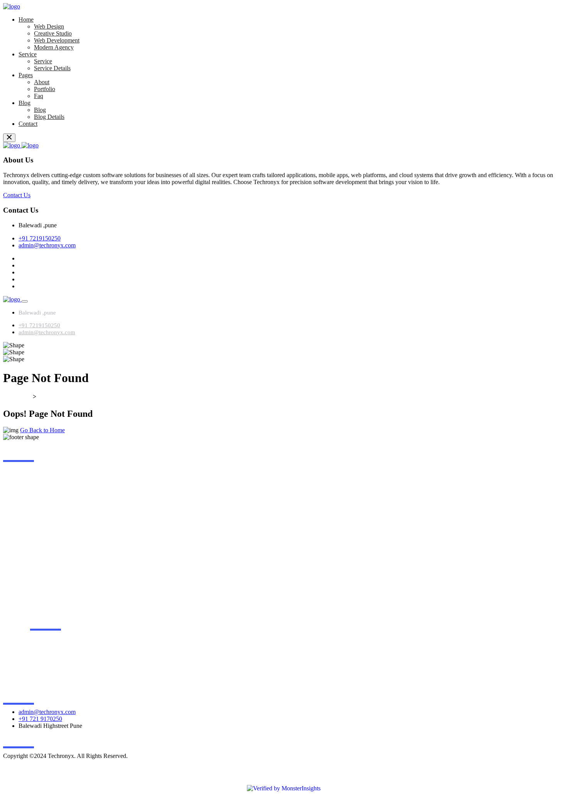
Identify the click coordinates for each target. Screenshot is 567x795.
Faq (38, 96)
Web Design (49, 26)
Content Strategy (50, 494)
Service (28, 54)
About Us (69, 638)
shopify (39, 523)
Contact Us (16, 195)
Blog (24, 103)
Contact (28, 123)
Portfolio (44, 89)
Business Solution (52, 479)
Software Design (50, 553)
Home (26, 19)
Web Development (56, 40)
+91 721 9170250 (40, 719)
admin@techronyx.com (47, 245)
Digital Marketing (51, 509)
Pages (26, 75)
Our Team (69, 682)
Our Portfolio (73, 653)
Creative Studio (53, 33)
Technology (44, 567)
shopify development (55, 538)
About (41, 82)
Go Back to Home (42, 430)
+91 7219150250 (40, 238)
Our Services (73, 667)
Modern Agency (54, 47)
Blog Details (49, 116)
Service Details (52, 68)
